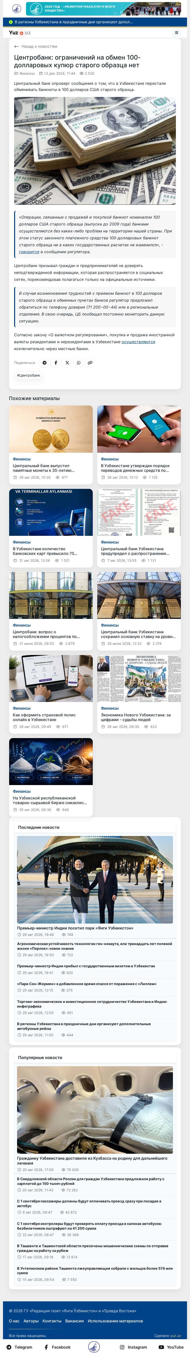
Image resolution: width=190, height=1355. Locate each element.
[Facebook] (55, 362)
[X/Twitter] (66, 362)
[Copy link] (89, 362)
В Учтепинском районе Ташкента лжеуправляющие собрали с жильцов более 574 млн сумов (95, 1270)
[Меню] (176, 33)
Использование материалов (115, 1320)
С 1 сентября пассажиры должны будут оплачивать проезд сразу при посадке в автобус (89, 1203)
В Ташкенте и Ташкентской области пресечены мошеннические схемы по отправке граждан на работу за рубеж (92, 1248)
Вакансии (74, 1320)
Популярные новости (40, 1057)
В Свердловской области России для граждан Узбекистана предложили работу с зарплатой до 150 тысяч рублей (90, 1181)
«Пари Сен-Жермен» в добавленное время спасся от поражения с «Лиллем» (87, 984)
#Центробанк (28, 375)
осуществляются (138, 341)
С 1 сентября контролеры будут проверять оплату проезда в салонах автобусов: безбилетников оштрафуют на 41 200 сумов (89, 1225)
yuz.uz (175, 1335)
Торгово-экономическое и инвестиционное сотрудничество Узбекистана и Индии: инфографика (92, 1003)
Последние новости (38, 827)
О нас (14, 1320)
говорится (29, 251)
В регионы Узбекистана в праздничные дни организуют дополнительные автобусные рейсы (84, 1026)
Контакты (52, 1320)
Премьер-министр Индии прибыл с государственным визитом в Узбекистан (86, 966)
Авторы (31, 1320)
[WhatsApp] (77, 362)
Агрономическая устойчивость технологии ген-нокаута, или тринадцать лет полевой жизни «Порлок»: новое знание (94, 946)
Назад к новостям (39, 46)
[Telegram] (43, 362)
